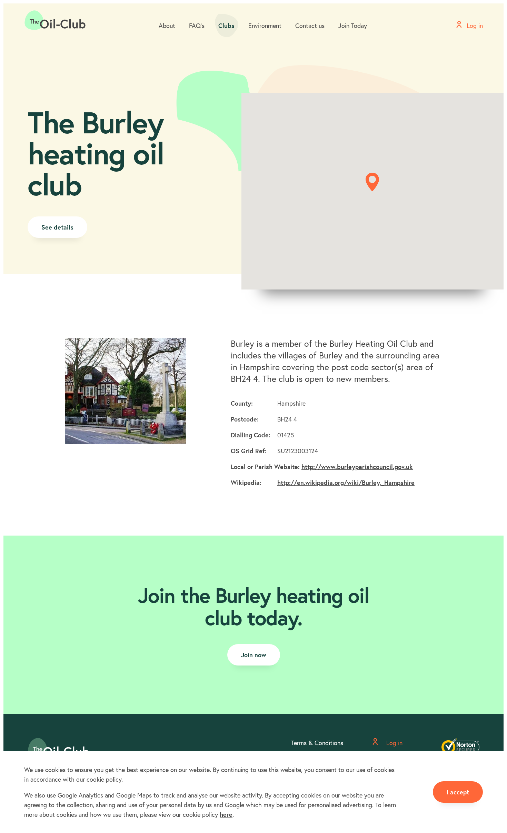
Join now (253, 655)
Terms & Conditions (317, 743)
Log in (393, 743)
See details (57, 227)
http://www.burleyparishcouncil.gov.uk (357, 467)
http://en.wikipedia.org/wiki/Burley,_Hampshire (346, 482)
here (226, 814)
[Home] (55, 20)
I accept (458, 792)
